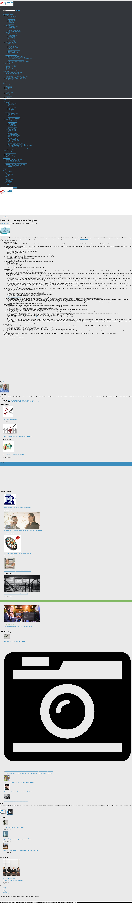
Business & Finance (9, 624)
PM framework (9, 87)
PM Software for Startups (12, 70)
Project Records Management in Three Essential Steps (17, 571)
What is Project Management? (15, 56)
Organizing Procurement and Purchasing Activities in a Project (19, 782)
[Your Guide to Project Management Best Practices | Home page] (6, 5)
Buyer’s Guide (6, 63)
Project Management (8, 14)
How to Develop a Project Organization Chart (16, 76)
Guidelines (8, 25)
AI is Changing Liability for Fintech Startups (14, 641)
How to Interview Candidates (13, 73)
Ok (74, 902)
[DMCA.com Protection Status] (9, 814)
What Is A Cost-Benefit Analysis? (16, 60)
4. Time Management (13, 47)
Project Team (11, 27)
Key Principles (11, 17)
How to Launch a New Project (13, 74)
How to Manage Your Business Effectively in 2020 (16, 594)
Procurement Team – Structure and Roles (13, 880)
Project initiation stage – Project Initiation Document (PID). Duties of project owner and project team (28, 773)
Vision (4, 890)
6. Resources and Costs (14, 50)
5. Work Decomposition (14, 48)
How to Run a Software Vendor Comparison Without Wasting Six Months (20, 850)
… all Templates (12, 41)
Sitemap (8, 97)
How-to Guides (6, 71)
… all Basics (11, 24)
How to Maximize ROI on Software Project (16, 78)
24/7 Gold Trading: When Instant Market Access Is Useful (18, 626)
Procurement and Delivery (14, 31)
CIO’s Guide (8, 67)
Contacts (8, 93)
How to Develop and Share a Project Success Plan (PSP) (18, 553)
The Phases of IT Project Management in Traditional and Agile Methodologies (23, 530)
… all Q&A (10, 62)
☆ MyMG (5, 89)
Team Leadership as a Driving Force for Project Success (17, 507)
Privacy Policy (9, 94)
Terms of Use (9, 96)
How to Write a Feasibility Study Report (15, 77)
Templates (8, 32)
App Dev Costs (9, 68)
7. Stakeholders (12, 51)
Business (5, 81)
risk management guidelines (32, 316)
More (4, 83)
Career (4, 82)
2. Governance (11, 45)
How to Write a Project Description (14, 72)
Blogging (8, 88)
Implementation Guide (11, 42)
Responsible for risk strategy (15, 297)
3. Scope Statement (13, 46)
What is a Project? (12, 16)
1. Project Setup (12, 43)
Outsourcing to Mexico (11, 66)
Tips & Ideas (9, 86)
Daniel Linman (5, 223)
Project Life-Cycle (12, 35)
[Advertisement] (41, 205)
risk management (84, 239)
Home (4, 12)
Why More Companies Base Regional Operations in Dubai (17, 839)
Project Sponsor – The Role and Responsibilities (16, 801)
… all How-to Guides (11, 79)
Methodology (11, 19)
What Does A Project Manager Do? (16, 57)
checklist (5, 381)
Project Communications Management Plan (14, 454)
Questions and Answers (11, 55)
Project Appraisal (12, 33)
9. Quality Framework (13, 53)
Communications (12, 29)
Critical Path (11, 22)
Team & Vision (9, 92)
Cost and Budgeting (13, 26)
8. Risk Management (13, 52)
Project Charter (12, 36)
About (7, 91)
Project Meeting (12, 20)
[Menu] (0, 885)
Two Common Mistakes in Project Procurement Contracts (18, 791)
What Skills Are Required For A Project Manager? (20, 58)
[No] (76, 902)
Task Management (12, 40)
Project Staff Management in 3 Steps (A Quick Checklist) (17, 436)
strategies (40, 321)
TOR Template (11, 37)
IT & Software (9, 84)
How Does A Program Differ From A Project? (19, 61)
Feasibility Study (12, 38)
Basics (7, 15)
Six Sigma (10, 21)
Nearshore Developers (11, 65)
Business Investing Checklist (10, 419)
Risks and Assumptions (14, 30)
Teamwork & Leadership (9, 878)
